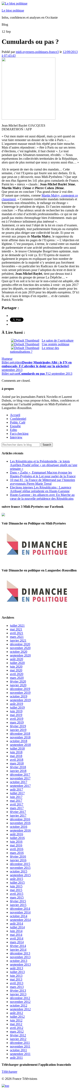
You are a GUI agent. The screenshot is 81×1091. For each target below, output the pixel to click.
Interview (16, 437)
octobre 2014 (18, 916)
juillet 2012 (17, 1016)
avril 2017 (16, 804)
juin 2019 (16, 711)
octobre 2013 (18, 961)
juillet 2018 (17, 748)
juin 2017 (16, 797)
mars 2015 (17, 897)
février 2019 (18, 726)
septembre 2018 (20, 745)
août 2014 (16, 923)
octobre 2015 (18, 871)
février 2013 (18, 990)
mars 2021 (17, 637)
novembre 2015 (20, 867)
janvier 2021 (18, 640)
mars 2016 (17, 853)
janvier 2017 (18, 815)
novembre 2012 (20, 1001)
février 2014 (18, 946)
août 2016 (16, 834)
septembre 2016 (20, 830)
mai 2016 (16, 845)
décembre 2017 (20, 774)
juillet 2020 (17, 663)
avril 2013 (16, 983)
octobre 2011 (18, 1050)
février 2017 (18, 812)
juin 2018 (16, 752)
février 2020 (18, 681)
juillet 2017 (17, 793)
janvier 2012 (18, 1039)
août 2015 (16, 879)
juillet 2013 (17, 972)
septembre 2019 (20, 700)
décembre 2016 (20, 819)
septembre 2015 (20, 875)
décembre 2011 (20, 1042)
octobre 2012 (18, 1005)
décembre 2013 (20, 953)
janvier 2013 (18, 994)
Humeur (7, 358)
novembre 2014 (20, 912)
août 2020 (16, 659)
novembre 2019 (20, 692)
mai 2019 (16, 715)
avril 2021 (16, 633)
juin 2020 (16, 666)
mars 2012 (17, 1031)
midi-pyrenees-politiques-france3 (37, 52)
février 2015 (18, 901)
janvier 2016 (18, 860)
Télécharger (9, 1071)
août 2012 (16, 1013)
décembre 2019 (20, 689)
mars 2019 (17, 722)
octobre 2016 (18, 826)
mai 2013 (16, 979)
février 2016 (18, 856)
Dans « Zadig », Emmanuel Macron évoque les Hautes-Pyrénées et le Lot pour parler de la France (43, 474)
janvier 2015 (18, 905)
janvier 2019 (18, 730)
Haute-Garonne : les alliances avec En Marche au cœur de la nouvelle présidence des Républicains (42, 496)
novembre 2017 (20, 778)
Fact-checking (19, 433)
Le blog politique (13, 10)
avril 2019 (16, 718)
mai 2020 (16, 670)
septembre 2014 (20, 920)
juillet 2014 (17, 927)
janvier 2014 (18, 949)
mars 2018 (17, 763)
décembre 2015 (20, 864)
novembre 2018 (20, 737)
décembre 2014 (20, 908)
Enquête (15, 426)
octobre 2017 (18, 782)
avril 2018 (16, 759)
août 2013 (16, 968)
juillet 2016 (17, 838)
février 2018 (18, 767)
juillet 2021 (17, 625)
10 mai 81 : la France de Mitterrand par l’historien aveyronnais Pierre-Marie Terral (42, 481)
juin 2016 (16, 841)
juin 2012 (16, 1020)
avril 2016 (16, 849)
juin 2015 (16, 886)
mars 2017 (17, 808)
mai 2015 (16, 890)
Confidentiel (18, 418)
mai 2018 (16, 756)
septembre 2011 (20, 1054)
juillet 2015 (17, 882)
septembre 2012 (20, 1009)
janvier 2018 (18, 771)
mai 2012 (16, 1024)
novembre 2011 (20, 1046)
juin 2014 (16, 931)
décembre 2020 (20, 644)
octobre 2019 (18, 696)
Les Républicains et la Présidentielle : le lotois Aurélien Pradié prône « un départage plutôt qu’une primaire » (43, 465)
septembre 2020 (20, 655)
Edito (13, 430)
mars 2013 (17, 987)
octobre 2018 (18, 741)
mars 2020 (17, 677)
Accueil (15, 415)
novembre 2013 (20, 957)
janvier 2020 (18, 685)
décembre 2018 (20, 733)
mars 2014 (17, 942)
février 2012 (18, 1035)
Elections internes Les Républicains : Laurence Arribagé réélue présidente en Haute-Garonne (40, 489)
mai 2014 (16, 934)
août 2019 (16, 704)
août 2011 (16, 1057)
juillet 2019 (17, 707)
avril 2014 (16, 938)
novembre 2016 (20, 823)
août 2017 (16, 789)
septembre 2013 (20, 964)
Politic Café (17, 422)
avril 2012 (16, 1028)
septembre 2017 (20, 785)
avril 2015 (16, 893)
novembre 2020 (20, 648)
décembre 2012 (20, 998)
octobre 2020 (18, 651)
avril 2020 (16, 674)
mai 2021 (16, 629)
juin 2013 (16, 975)
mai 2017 (16, 800)
